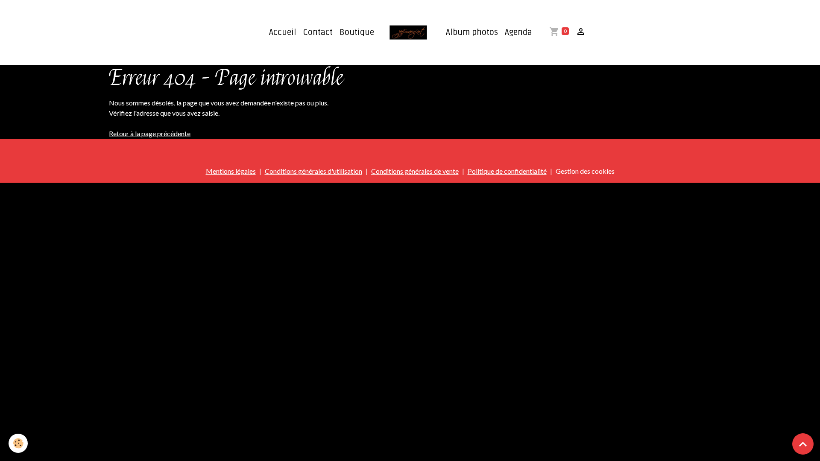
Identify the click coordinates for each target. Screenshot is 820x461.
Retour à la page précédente (149, 133)
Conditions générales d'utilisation (313, 171)
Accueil (282, 32)
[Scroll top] (803, 444)
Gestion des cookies (585, 171)
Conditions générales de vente (415, 171)
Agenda (518, 32)
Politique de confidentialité (507, 171)
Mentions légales (231, 171)
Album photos (472, 32)
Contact (318, 32)
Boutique (357, 32)
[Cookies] (18, 443)
